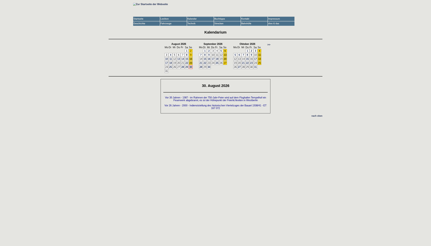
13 (178, 59)
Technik (191, 23)
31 (255, 67)
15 (186, 59)
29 (186, 67)
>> (268, 44)
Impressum (274, 19)
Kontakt (245, 19)
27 (239, 67)
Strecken (218, 23)
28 (182, 67)
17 (166, 63)
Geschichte (139, 23)
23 (190, 63)
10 (166, 59)
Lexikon (164, 19)
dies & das (273, 23)
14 (182, 59)
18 (170, 63)
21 (201, 63)
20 (225, 59)
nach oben (316, 116)
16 (190, 59)
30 (190, 67)
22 (186, 63)
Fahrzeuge (165, 23)
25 (170, 67)
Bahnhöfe (246, 23)
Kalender (192, 19)
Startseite (138, 19)
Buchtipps (219, 19)
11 (170, 59)
